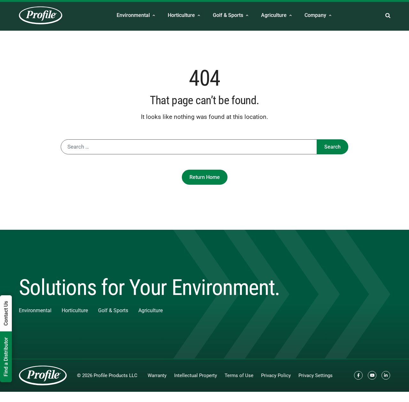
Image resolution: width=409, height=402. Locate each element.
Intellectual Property (195, 375)
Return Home (204, 177)
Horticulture (181, 15)
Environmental (133, 15)
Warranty (157, 375)
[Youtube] (372, 375)
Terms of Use (239, 375)
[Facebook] (358, 375)
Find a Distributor (6, 356)
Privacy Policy (276, 375)
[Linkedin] (386, 375)
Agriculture (274, 15)
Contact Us (6, 313)
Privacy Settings (315, 375)
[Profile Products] (40, 15)
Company (315, 15)
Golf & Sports (228, 15)
